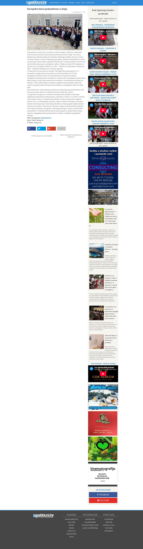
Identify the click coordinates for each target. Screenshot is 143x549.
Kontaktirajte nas (90, 525)
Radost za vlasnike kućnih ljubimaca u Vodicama (71, 136)
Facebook (104, 494)
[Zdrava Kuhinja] (102, 449)
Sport (71, 528)
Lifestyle (72, 531)
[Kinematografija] (102, 474)
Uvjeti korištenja (90, 528)
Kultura (71, 522)
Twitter (108, 522)
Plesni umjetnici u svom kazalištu (42, 136)
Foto (71, 537)
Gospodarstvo (46, 118)
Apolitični (36, 3)
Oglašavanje (90, 522)
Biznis (71, 525)
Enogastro (72, 534)
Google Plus (109, 525)
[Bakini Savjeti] (102, 423)
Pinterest (109, 531)
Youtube (104, 500)
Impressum (90, 519)
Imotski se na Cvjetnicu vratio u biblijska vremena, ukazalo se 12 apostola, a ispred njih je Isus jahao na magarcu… (111, 283)
